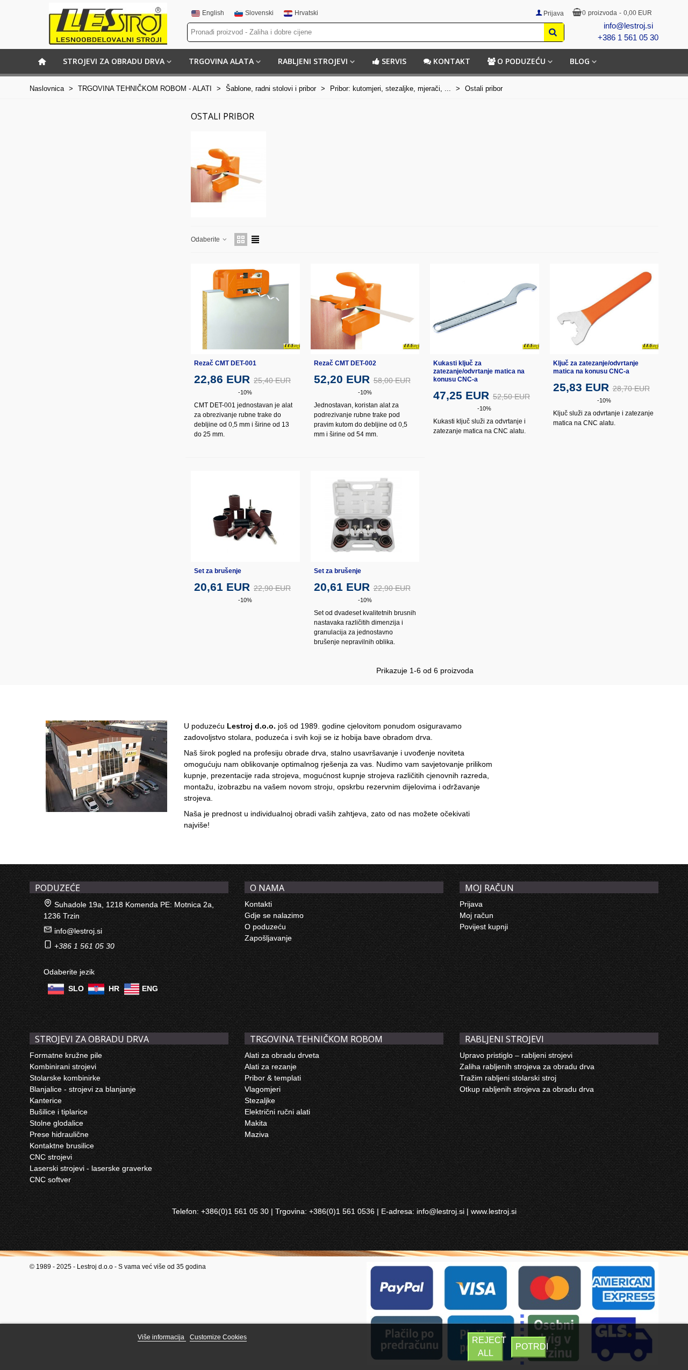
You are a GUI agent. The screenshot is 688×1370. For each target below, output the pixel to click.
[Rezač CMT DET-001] (245, 309)
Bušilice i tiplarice (59, 1111)
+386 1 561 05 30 (628, 37)
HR (114, 988)
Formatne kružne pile (66, 1055)
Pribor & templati (273, 1078)
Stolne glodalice (56, 1123)
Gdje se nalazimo (274, 915)
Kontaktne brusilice (62, 1145)
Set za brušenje (217, 571)
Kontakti (258, 904)
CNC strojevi (51, 1157)
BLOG (580, 61)
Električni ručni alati (277, 1111)
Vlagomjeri (263, 1089)
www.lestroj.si (494, 1211)
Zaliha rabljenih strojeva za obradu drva (527, 1066)
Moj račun (476, 915)
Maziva (257, 1134)
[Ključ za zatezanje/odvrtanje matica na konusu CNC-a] (604, 309)
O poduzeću (521, 61)
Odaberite (206, 239)
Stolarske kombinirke (65, 1078)
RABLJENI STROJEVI (313, 61)
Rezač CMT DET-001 (225, 363)
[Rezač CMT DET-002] (365, 309)
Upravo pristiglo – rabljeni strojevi (516, 1055)
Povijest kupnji (484, 926)
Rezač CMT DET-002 (345, 363)
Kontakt (451, 61)
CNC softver (50, 1179)
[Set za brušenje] (245, 516)
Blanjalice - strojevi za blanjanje (83, 1089)
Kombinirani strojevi (63, 1066)
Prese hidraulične (59, 1134)
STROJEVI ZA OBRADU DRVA (113, 61)
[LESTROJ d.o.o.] (108, 24)
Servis (394, 61)
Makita (256, 1123)
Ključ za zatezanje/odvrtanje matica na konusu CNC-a (596, 367)
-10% (245, 392)
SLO (76, 988)
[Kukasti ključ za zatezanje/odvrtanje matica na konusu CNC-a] (484, 309)
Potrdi (531, 1346)
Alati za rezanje (271, 1066)
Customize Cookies (218, 1337)
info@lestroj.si (628, 25)
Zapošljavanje (268, 938)
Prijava (471, 904)
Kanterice (46, 1100)
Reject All (487, 1347)
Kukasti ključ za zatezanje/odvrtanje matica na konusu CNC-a (479, 371)
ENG (150, 988)
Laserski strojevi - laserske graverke (91, 1168)
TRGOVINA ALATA (221, 61)
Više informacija (162, 1337)
